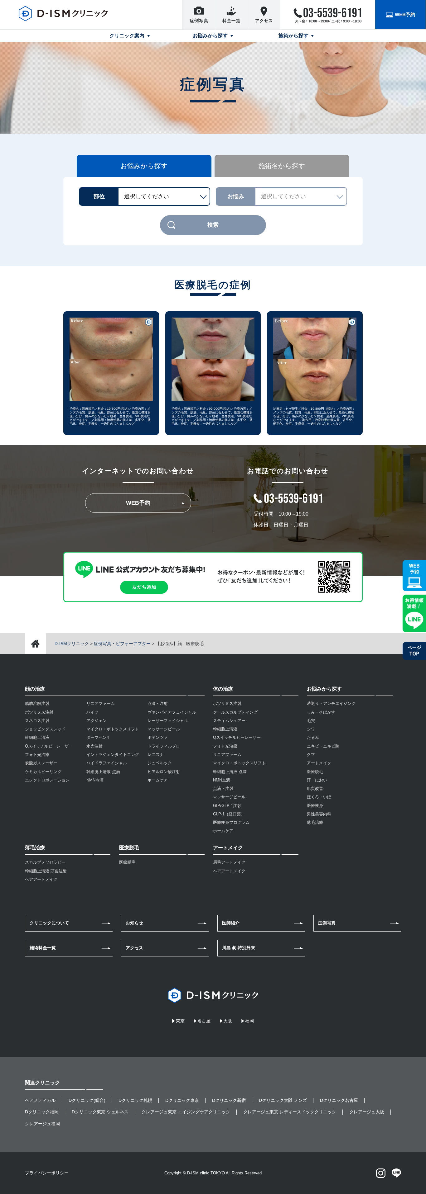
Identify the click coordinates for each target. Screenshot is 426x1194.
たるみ (313, 737)
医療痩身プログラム (231, 822)
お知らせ (134, 922)
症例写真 (327, 922)
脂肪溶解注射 (37, 703)
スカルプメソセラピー (45, 862)
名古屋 (204, 1020)
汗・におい (317, 780)
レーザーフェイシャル (168, 720)
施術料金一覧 (43, 947)
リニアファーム (100, 703)
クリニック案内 (126, 35)
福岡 (249, 1020)
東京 (180, 1020)
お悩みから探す (210, 35)
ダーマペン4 (97, 737)
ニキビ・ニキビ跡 (323, 746)
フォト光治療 (37, 754)
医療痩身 (315, 805)
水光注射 (94, 746)
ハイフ (92, 712)
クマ (311, 754)
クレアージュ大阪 (366, 1111)
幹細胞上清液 (37, 737)
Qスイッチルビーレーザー (49, 746)
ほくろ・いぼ (319, 797)
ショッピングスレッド (45, 729)
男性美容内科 (319, 814)
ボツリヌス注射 (39, 712)
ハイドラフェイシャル (106, 763)
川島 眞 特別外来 (238, 947)
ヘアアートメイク (41, 879)
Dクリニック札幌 (135, 1100)
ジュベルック (160, 763)
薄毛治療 (315, 822)
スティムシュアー (229, 720)
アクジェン (96, 720)
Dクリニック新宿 (229, 1100)
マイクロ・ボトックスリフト (112, 729)
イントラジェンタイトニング (112, 754)
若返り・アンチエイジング (331, 703)
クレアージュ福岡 (42, 1123)
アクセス (134, 947)
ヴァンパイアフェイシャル (172, 712)
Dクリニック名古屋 (339, 1100)
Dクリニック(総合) (87, 1100)
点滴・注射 (158, 703)
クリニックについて (49, 922)
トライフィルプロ (164, 746)
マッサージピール (164, 729)
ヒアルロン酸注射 (164, 771)
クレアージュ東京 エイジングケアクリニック (186, 1111)
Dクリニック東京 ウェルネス (100, 1111)
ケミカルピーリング (43, 771)
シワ (311, 729)
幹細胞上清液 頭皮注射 (46, 871)
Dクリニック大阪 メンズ (283, 1100)
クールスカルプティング (235, 712)
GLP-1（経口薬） (229, 814)
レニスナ (156, 754)
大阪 (227, 1020)
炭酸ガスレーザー (41, 763)
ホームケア (158, 780)
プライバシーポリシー (47, 1172)
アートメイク (319, 763)
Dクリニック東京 (182, 1100)
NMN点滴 (95, 780)
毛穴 (311, 720)
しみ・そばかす (321, 712)
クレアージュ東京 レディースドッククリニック (289, 1111)
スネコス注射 (37, 720)
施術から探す (293, 35)
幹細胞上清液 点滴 (103, 771)
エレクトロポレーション (47, 780)
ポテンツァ (158, 737)
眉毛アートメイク (229, 862)
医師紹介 (231, 922)
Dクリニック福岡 (42, 1111)
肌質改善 (315, 788)
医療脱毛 (127, 862)
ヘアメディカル (40, 1100)
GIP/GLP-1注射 (227, 805)
